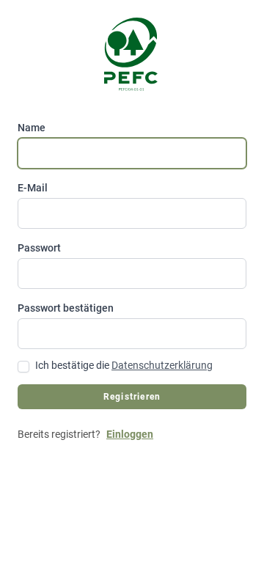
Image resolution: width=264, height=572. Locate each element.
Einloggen (129, 434)
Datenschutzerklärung (162, 365)
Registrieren (132, 397)
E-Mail (33, 188)
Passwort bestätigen (66, 308)
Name (31, 127)
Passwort (39, 248)
